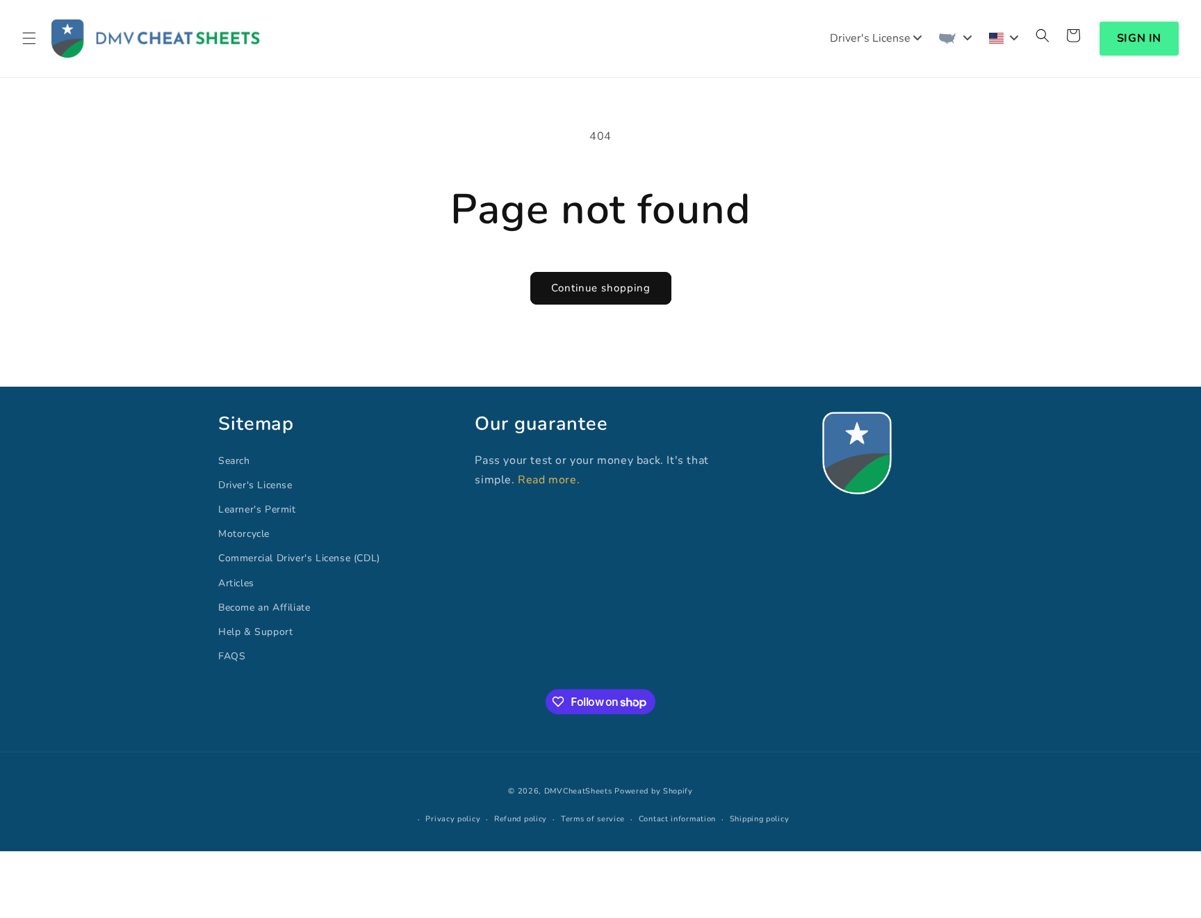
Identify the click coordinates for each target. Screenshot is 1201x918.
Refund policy (520, 819)
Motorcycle (244, 533)
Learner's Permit (257, 509)
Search (234, 460)
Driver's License (255, 485)
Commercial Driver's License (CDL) (299, 558)
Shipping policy (760, 819)
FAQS (231, 656)
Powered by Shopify (653, 791)
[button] (29, 38)
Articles (236, 583)
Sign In (1139, 38)
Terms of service (593, 819)
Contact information (677, 819)
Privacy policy (452, 819)
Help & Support (255, 631)
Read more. (549, 480)
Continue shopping (601, 288)
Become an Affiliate (264, 607)
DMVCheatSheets (578, 791)
